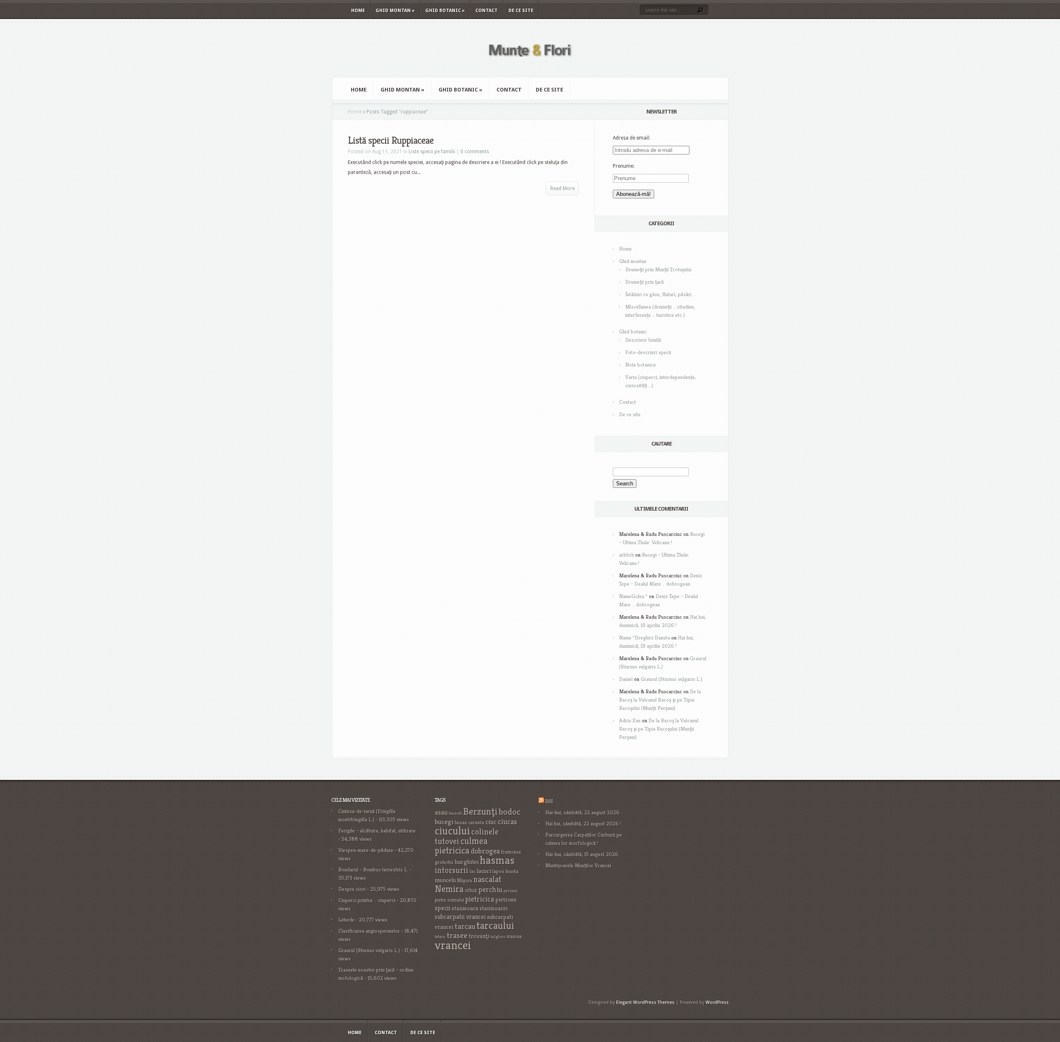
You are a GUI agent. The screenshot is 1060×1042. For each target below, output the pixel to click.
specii (442, 908)
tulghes (498, 936)
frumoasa (511, 852)
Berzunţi (480, 811)
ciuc (490, 822)
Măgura (464, 880)
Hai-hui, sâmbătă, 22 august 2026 (582, 812)
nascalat (487, 879)
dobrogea (485, 851)
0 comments (474, 151)
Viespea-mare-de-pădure (365, 850)
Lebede (346, 919)
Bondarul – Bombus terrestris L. (373, 869)
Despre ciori (352, 888)
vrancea (514, 936)
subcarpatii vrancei (460, 917)
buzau (461, 822)
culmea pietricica (461, 845)
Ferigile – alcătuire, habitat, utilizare (377, 830)
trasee (457, 935)
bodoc (509, 811)
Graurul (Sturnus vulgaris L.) (671, 679)
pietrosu (505, 899)
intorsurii (451, 870)
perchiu (490, 889)
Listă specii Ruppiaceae (391, 140)
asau (441, 812)
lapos (498, 871)
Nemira (449, 889)
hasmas (497, 860)
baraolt (455, 813)
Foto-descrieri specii (648, 352)
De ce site (520, 10)
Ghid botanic (445, 10)
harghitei (467, 862)
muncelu (445, 880)
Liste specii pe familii (432, 151)
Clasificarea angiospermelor (369, 930)
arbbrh (626, 554)
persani (511, 890)
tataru (440, 936)
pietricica (479, 899)
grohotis (444, 862)
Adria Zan (630, 720)
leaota (512, 871)
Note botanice (640, 364)
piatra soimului (449, 900)
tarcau (465, 926)
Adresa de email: (631, 138)
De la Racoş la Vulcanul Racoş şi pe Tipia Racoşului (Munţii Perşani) (660, 700)
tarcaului (495, 925)
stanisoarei (493, 908)
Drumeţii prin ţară (644, 281)
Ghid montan (395, 10)
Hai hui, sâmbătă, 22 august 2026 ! (583, 823)
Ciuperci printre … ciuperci (366, 900)
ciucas (507, 821)
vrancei (453, 945)
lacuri (484, 871)
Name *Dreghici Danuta (644, 637)
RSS (549, 801)
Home (358, 10)
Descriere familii (643, 339)
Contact (486, 10)
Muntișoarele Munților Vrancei (578, 865)
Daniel (626, 679)
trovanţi (479, 936)
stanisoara (465, 908)
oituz (471, 890)
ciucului (452, 831)
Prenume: (623, 166)
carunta (476, 822)
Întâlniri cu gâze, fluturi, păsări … (660, 294)
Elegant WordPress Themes (645, 1002)
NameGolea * (633, 596)
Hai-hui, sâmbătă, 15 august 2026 (581, 854)
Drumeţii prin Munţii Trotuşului (658, 269)
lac (472, 871)
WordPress (717, 1002)
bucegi (444, 822)
